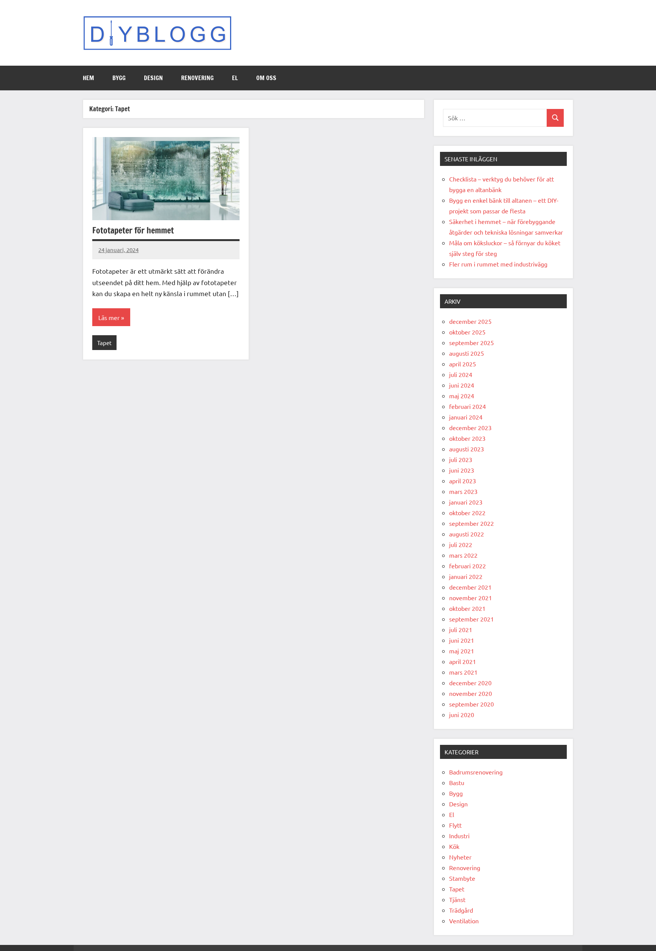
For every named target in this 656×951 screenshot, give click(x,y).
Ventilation (464, 920)
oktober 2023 (467, 438)
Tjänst (457, 899)
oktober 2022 (467, 512)
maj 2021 (461, 651)
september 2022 (471, 523)
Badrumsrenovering (476, 772)
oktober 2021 (467, 608)
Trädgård (461, 910)
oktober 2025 (467, 332)
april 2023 (462, 480)
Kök (454, 846)
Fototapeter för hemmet (133, 230)
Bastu (456, 782)
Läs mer (109, 317)
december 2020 (470, 682)
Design (153, 78)
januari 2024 (466, 417)
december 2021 (470, 587)
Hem (88, 78)
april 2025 (462, 363)
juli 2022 (460, 544)
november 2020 (470, 693)
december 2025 (470, 321)
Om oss (266, 78)
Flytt (455, 825)
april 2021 (462, 661)
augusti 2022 (466, 534)
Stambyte (462, 878)
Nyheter (460, 857)
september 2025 (471, 342)
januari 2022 (466, 576)
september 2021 (471, 619)
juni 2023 (461, 470)
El (235, 78)
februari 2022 (467, 565)
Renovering (197, 78)
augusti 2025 (466, 353)
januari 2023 (466, 502)
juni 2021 (461, 640)
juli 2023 (460, 459)
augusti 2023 (466, 449)
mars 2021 (463, 672)
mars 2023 (463, 491)
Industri (459, 835)
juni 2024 (461, 385)
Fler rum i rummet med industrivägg (498, 264)
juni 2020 (461, 714)
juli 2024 (460, 374)
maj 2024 (461, 395)
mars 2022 (463, 555)
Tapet (104, 342)
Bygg (119, 78)
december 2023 (470, 427)
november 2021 (470, 597)
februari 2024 (467, 406)
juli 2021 (460, 629)
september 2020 (471, 704)
